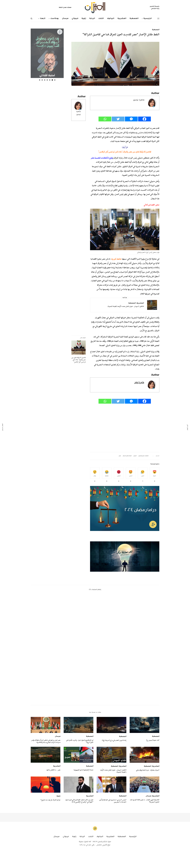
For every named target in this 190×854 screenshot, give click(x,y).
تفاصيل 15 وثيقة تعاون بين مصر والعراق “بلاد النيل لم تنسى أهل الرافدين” (124, 152)
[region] (124, 556)
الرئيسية (132, 837)
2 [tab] (52, 80)
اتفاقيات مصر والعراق (143, 456)
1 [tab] (54, 80)
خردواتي (66, 837)
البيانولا (100, 837)
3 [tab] (49, 80)
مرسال (57, 736)
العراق (135, 456)
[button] (124, 556)
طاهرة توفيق (138, 100)
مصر (120, 456)
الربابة (82, 837)
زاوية (58, 796)
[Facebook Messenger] (131, 119)
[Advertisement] (124, 428)
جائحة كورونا (116, 259)
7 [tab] (39, 80)
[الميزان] (95, 7)
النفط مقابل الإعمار (127, 456)
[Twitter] (118, 119)
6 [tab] (42, 80)
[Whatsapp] (105, 119)
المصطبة (155, 30)
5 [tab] (44, 80)
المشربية (140, 303)
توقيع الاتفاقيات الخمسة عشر (102, 158)
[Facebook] (144, 119)
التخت (90, 837)
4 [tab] (47, 80)
